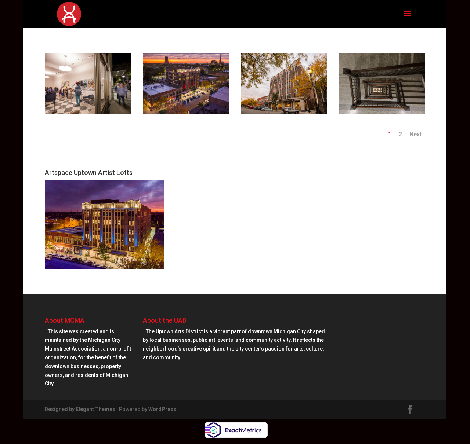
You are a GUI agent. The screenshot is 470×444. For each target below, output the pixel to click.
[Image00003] (88, 114)
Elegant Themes (95, 409)
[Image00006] (186, 114)
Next (415, 134)
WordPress (162, 409)
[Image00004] (284, 114)
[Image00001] (382, 114)
